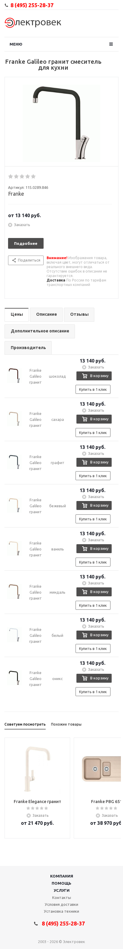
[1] (11, 176)
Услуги (62, 890)
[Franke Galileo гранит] (61, 123)
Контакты (61, 897)
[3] (22, 176)
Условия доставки (61, 904)
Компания (61, 876)
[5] (33, 176)
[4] (28, 176)
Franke (16, 194)
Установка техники (61, 911)
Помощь (61, 883)
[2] (16, 176)
